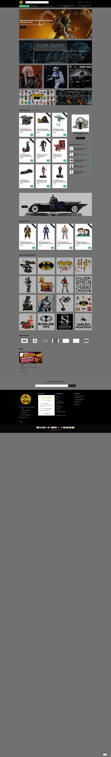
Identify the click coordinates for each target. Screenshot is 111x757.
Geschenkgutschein (34, 6)
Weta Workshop (78, 313)
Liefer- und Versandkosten (61, 411)
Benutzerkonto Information (79, 395)
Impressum (58, 397)
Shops (76, 295)
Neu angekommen (22, 258)
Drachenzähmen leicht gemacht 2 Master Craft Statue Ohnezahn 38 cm (26, 131)
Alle (83, 144)
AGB (57, 399)
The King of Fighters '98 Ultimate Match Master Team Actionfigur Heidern (46, 243)
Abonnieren (72, 385)
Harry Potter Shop (78, 258)
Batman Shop (40, 258)
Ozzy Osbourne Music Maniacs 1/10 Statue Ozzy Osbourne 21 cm (26, 156)
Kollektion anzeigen (35, 110)
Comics (39, 295)
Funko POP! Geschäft (60, 258)
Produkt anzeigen (80, 138)
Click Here (23, 27)
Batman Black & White (79, 276)
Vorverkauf (21, 276)
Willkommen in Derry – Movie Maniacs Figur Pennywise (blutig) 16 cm (43, 182)
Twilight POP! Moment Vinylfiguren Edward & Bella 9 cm (83, 243)
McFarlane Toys (40, 313)
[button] (20, 51)
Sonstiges (58, 295)
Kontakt (57, 395)
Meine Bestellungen (78, 397)
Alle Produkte (77, 404)
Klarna (57, 404)
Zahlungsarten (59, 401)
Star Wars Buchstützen (80, 133)
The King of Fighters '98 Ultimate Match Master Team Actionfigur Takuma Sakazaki (64, 243)
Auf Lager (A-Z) (40, 276)
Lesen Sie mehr (23, 372)
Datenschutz (58, 408)
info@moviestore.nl (24, 417)
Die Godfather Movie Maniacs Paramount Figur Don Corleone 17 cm (59, 182)
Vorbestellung (58, 406)
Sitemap (57, 409)
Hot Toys (20, 313)
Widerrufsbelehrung (60, 402)
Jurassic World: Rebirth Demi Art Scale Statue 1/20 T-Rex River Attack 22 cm (43, 131)
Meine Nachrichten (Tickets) (79, 399)
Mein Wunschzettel (78, 401)
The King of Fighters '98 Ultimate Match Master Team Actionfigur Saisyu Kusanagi (27, 243)
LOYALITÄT (105, 754)
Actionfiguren (58, 276)
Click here (86, 54)
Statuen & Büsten (22, 295)
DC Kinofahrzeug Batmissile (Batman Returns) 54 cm (25, 182)
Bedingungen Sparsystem (60, 415)
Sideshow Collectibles (60, 313)
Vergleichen (77, 402)
